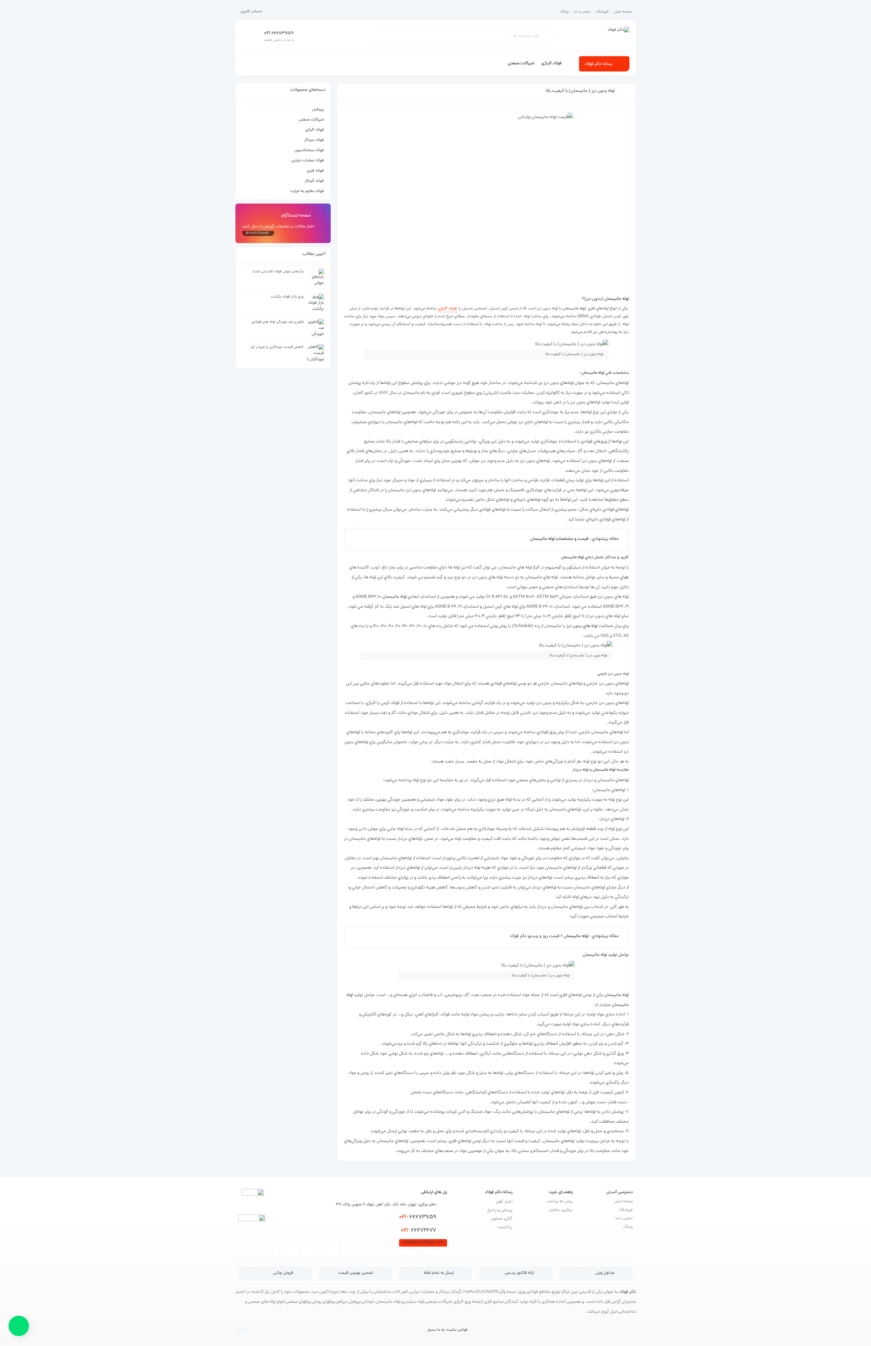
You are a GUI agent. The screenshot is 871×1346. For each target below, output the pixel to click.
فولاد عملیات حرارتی (307, 161)
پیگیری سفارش (560, 1210)
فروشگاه (602, 12)
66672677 (418, 1230)
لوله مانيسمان (616, 299)
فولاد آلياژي (447, 309)
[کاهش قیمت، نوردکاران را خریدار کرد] (315, 352)
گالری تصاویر (501, 1219)
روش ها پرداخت (559, 1202)
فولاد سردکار (314, 140)
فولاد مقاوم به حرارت (307, 191)
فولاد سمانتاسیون (309, 150)
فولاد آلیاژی (314, 130)
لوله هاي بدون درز (581, 626)
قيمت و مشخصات (571, 539)
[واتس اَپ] (19, 1326)
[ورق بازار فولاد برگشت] (315, 302)
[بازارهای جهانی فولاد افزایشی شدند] (315, 277)
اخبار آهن (504, 1202)
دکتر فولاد (627, 1292)
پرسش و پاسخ (499, 1210)
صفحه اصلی (623, 12)
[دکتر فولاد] (618, 36)
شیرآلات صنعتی (311, 120)
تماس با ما (582, 12)
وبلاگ (564, 12)
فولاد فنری (315, 171)
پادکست (505, 1227)
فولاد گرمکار (314, 181)
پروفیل (318, 110)
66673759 (417, 1217)
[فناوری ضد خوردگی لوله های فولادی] (315, 327)
